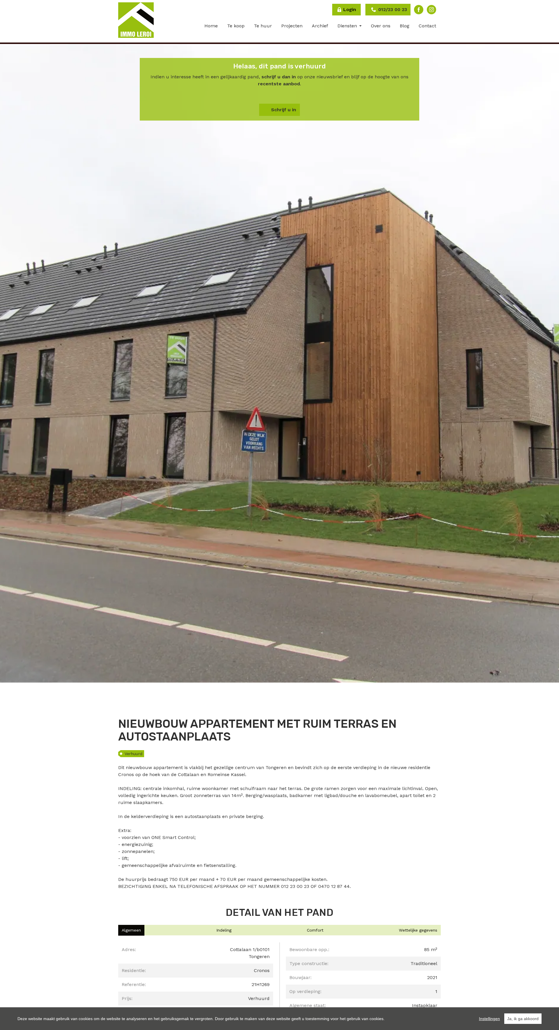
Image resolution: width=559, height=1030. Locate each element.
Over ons (380, 26)
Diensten (347, 26)
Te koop (236, 26)
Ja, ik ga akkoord (523, 1018)
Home (211, 26)
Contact (427, 26)
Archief (320, 26)
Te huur (263, 26)
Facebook (418, 9)
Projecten (292, 26)
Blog (404, 26)
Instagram (431, 9)
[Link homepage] (136, 20)
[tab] (131, 930)
